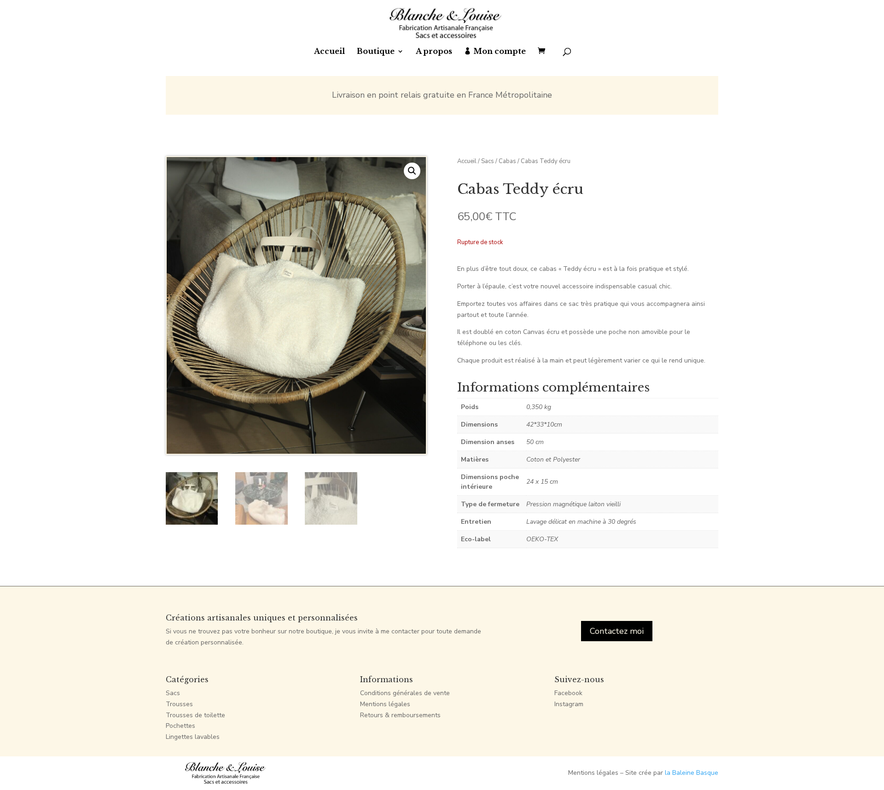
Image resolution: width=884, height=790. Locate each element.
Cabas (507, 161)
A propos (434, 52)
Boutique (376, 52)
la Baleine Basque (691, 772)
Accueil (329, 52)
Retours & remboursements (400, 715)
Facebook (568, 693)
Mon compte (499, 52)
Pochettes (180, 725)
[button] (412, 171)
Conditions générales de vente (405, 693)
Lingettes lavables (193, 736)
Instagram (568, 704)
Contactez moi (617, 631)
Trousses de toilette (195, 715)
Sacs (487, 161)
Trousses (179, 704)
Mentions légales (385, 704)
